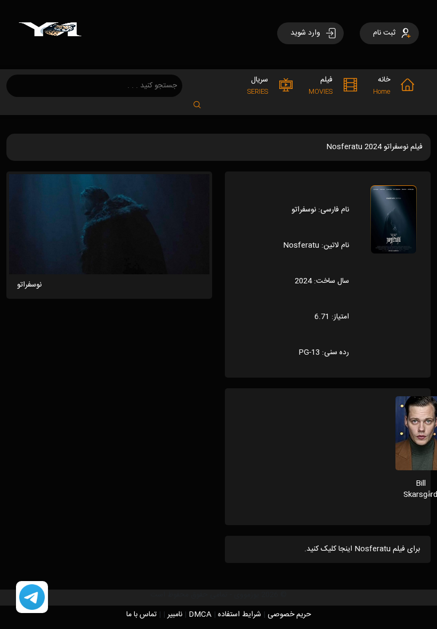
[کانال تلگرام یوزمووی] (32, 597)
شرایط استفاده (239, 614)
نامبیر (174, 614)
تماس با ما (141, 614)
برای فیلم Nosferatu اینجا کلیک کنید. (362, 549)
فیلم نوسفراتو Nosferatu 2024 (374, 147)
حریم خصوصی (289, 614)
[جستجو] (202, 101)
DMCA (200, 614)
